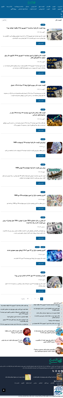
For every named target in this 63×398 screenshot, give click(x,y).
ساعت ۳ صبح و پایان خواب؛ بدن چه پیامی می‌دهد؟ (12, 341)
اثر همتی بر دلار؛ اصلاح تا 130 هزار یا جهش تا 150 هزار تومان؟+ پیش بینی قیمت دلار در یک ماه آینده (24, 221)
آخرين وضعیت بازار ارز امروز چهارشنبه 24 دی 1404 (29, 195)
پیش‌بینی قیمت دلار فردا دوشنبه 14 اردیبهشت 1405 (29, 142)
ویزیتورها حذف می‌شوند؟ (54, 320)
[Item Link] (59, 332)
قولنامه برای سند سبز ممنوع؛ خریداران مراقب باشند (48, 313)
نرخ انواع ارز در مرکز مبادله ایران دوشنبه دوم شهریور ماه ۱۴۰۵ (14, 324)
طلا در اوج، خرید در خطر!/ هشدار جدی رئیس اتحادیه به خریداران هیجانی (47, 316)
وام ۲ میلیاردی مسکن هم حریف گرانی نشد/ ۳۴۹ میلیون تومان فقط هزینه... (15, 320)
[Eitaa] (62, 371)
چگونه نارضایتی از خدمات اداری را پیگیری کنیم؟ (17, 317)
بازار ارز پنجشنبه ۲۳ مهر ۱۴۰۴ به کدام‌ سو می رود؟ (30, 276)
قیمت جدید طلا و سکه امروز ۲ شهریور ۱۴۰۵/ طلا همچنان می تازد (46, 324)
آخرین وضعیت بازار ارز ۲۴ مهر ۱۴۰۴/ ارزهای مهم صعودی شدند (26, 250)
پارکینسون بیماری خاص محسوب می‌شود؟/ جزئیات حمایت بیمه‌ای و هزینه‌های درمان (44, 350)
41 (28, 299)
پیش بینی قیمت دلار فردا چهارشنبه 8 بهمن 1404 (30, 168)
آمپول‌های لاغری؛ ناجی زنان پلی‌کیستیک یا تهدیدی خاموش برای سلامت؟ (44, 332)
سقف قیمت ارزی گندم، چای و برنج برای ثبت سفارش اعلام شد (14, 309)
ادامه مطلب (40, 43)
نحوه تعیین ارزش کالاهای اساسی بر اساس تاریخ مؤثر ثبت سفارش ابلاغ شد (47, 309)
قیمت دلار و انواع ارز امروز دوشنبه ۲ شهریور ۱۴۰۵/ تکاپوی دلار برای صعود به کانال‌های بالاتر (25, 56)
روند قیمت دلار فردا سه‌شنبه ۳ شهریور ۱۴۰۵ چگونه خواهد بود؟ (26, 28)
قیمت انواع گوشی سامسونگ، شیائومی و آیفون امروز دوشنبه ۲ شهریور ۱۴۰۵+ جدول (14, 313)
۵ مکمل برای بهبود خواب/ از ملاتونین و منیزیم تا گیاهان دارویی (45, 341)
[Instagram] (56, 371)
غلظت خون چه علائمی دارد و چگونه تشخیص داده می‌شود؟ (14, 332)
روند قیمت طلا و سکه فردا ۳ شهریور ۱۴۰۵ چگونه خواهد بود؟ (14, 305)
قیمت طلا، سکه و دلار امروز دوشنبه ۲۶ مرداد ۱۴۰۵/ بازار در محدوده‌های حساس (27, 114)
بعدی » (23, 299)
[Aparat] (59, 371)
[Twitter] (53, 371)
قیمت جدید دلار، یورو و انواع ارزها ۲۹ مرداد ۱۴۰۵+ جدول (28, 85)
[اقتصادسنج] (31, 3)
